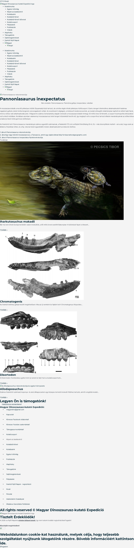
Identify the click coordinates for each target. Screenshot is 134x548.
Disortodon (8, 374)
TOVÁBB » (3, 230)
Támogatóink (9, 35)
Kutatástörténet (13, 17)
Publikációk (11, 27)
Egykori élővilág (13, 9)
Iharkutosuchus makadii (17, 221)
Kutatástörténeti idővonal (16, 20)
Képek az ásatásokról (15, 12)
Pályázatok (11, 25)
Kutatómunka (9, 6)
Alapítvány (8, 33)
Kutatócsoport (12, 22)
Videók (9, 30)
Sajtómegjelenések (12, 38)
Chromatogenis (11, 301)
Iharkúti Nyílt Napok (12, 40)
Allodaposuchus (11, 389)
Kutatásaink (11, 14)
